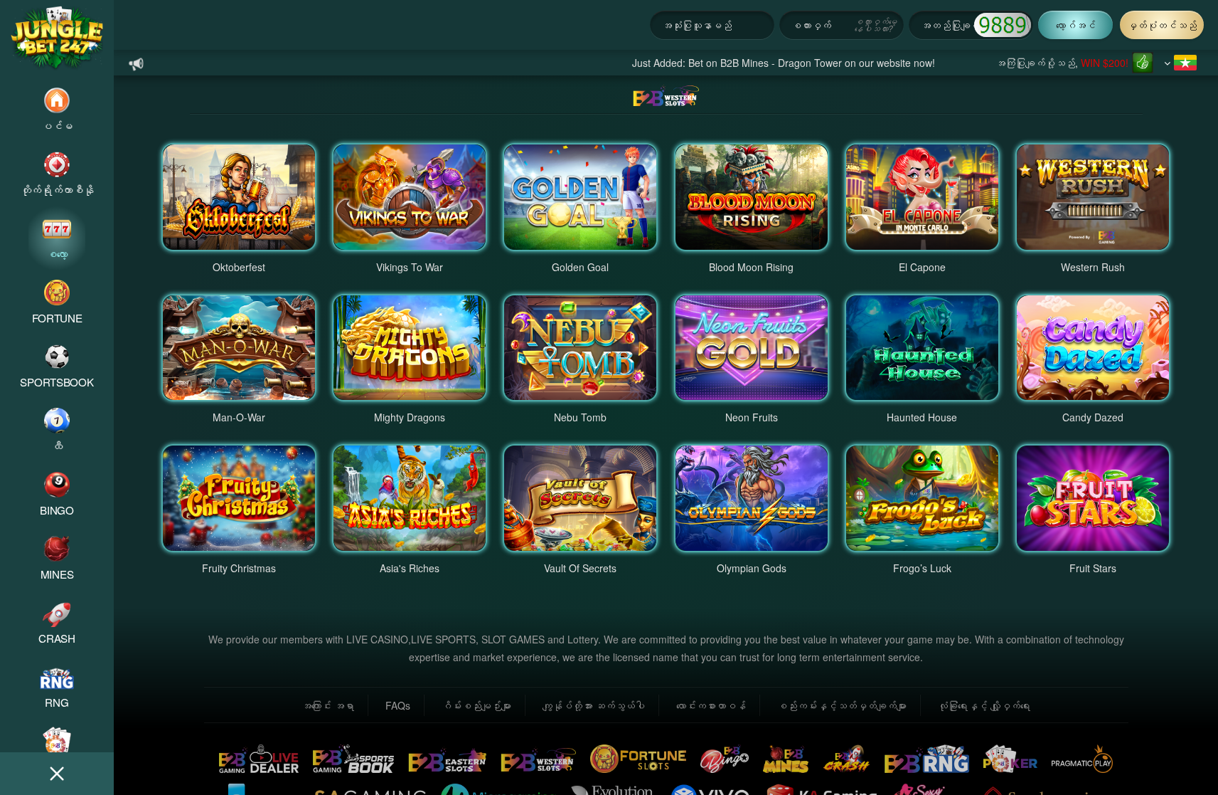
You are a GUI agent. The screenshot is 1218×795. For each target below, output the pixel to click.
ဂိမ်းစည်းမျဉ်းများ (476, 705)
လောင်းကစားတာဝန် (711, 705)
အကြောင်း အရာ (327, 705)
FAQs (397, 705)
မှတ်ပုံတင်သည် (1162, 25)
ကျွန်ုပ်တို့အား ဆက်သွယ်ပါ (594, 705)
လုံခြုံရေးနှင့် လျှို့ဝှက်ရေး (984, 705)
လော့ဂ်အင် (1076, 25)
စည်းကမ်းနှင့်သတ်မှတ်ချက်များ (842, 705)
